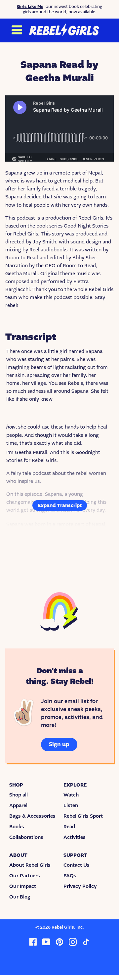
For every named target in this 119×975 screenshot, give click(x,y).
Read (69, 826)
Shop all (18, 795)
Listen (70, 805)
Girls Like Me (30, 7)
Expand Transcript (60, 505)
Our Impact (22, 886)
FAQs (69, 875)
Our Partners (24, 875)
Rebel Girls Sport (83, 816)
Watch (71, 795)
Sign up (59, 744)
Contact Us (76, 865)
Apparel (18, 805)
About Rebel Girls (30, 865)
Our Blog (19, 897)
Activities (74, 837)
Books (16, 826)
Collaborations (26, 837)
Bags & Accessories (32, 816)
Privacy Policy (80, 886)
